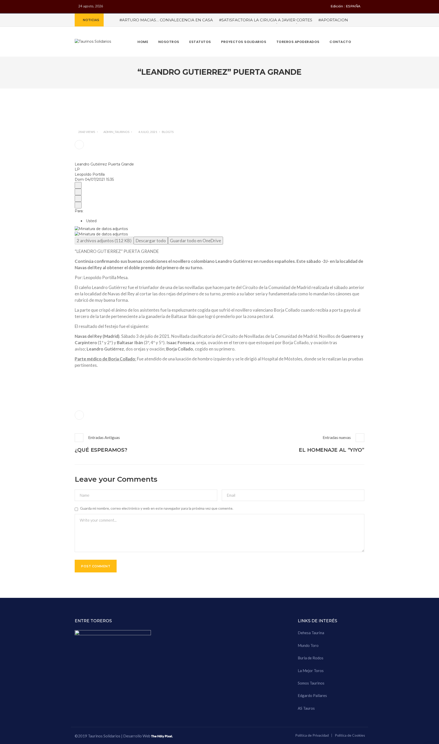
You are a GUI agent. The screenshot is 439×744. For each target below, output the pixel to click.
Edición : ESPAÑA (345, 6)
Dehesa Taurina (311, 632)
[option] (219, 228)
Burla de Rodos (310, 658)
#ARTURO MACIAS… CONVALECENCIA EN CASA (166, 20)
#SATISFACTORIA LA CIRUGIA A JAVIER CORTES (265, 20)
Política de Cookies (350, 735)
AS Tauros (306, 708)
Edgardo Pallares (312, 695)
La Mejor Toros (311, 670)
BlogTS (168, 132)
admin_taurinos (116, 132)
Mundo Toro (308, 645)
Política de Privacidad (312, 735)
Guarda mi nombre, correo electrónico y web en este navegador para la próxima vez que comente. (156, 508)
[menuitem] (78, 185)
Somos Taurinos (311, 683)
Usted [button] (91, 221)
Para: (79, 211)
